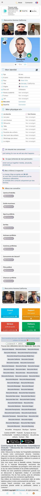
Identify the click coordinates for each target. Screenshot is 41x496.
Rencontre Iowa (20, 372)
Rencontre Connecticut (27, 362)
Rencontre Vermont (14, 419)
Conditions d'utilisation (21, 435)
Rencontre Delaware (8, 366)
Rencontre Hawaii (9, 369)
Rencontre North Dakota (15, 403)
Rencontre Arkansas (10, 352)
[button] (2, 2)
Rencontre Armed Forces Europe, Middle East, (20, 356)
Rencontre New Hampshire (27, 393)
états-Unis (24, 80)
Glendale (24, 83)
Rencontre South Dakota (29, 413)
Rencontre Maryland (12, 379)
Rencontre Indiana (8, 372)
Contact (21, 437)
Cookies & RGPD (9, 433)
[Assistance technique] (33, 493)
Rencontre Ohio (28, 403)
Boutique (25, 429)
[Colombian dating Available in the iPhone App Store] (14, 440)
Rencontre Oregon (27, 406)
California (31, 83)
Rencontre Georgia (33, 366)
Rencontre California (14, 359)
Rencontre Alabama (8, 349)
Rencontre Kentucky (8, 376)
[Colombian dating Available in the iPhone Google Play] (27, 440)
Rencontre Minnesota (27, 383)
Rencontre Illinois (32, 369)
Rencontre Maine (34, 376)
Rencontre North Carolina (27, 399)
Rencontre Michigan (13, 383)
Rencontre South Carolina (12, 413)
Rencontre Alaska (21, 349)
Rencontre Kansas (32, 372)
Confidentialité (7, 435)
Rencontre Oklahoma (14, 406)
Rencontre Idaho (21, 369)
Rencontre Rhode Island (29, 409)
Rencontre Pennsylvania (12, 409)
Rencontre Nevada (11, 393)
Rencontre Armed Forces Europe (27, 352)
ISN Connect (20, 490)
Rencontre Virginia (27, 419)
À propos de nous (30, 433)
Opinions (33, 429)
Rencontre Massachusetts (27, 379)
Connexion (28, 2)
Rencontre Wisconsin (14, 426)
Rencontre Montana (13, 389)
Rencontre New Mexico (28, 396)
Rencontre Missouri (27, 386)
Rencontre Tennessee (9, 416)
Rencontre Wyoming (28, 426)
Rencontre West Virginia (28, 423)
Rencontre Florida (21, 366)
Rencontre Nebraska (27, 389)
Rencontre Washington (12, 423)
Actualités (8, 429)
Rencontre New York (12, 399)
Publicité (20, 433)
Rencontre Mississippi (14, 386)
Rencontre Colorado (27, 359)
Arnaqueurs (17, 429)
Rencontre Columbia (13, 362)
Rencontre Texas (22, 416)
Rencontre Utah (33, 416)
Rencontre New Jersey (13, 396)
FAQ (27, 437)
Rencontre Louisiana (21, 376)
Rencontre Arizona (33, 349)
